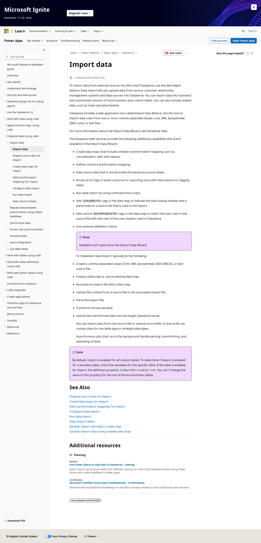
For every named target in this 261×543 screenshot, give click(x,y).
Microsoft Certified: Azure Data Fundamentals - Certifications (107, 482)
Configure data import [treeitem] (26, 188)
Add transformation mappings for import (97, 406)
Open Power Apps (244, 40)
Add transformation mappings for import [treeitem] (25, 179)
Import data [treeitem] (20, 149)
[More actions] (188, 53)
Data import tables (82, 421)
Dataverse (128, 52)
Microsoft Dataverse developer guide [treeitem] (25, 67)
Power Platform (90, 52)
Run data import (80, 416)
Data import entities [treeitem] (25, 201)
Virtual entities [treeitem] (18, 236)
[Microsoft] (6, 31)
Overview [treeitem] (12, 75)
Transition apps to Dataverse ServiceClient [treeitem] (24, 305)
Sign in (252, 31)
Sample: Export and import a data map (95, 426)
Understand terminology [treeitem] (21, 88)
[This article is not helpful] (252, 53)
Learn (73, 52)
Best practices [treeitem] (15, 314)
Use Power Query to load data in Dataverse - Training (102, 464)
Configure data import (84, 411)
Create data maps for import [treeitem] (25, 169)
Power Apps (111, 52)
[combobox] (24, 57)
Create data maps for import (88, 401)
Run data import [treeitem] (22, 194)
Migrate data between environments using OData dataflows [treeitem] (26, 212)
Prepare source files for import (90, 396)
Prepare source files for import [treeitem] (26, 158)
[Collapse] (44, 50)
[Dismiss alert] (254, 7)
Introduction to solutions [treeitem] (22, 283)
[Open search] (243, 31)
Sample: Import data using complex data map (100, 431)
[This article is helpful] (248, 53)
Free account (219, 40)
